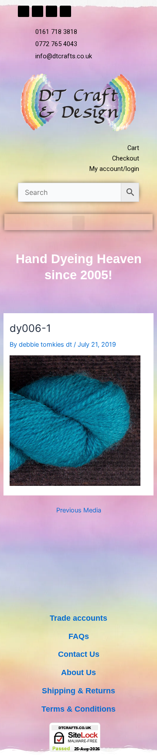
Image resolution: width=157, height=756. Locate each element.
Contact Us (78, 654)
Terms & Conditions (78, 708)
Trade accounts (78, 617)
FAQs (78, 636)
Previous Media (78, 510)
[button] (78, 223)
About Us (78, 672)
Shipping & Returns (78, 690)
